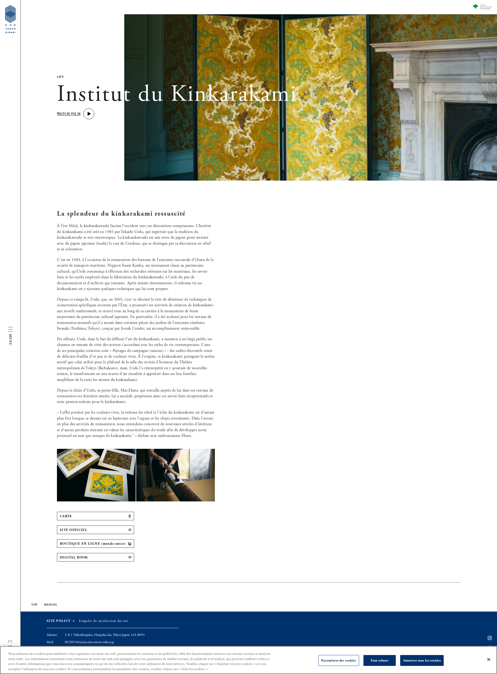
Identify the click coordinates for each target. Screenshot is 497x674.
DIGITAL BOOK (74, 557)
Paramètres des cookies (338, 660)
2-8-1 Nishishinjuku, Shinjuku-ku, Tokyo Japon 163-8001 (105, 635)
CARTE (66, 516)
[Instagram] (490, 638)
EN (10, 641)
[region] (248, 660)
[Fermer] (488, 659)
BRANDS (50, 604)
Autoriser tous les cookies (422, 660)
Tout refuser (379, 660)
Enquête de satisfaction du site (103, 621)
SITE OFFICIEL (73, 530)
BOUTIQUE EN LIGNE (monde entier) (93, 543)
